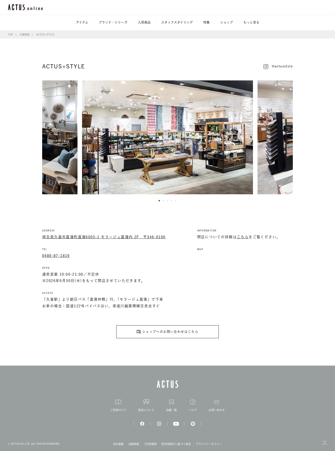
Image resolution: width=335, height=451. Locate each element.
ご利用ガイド (118, 410)
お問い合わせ (217, 410)
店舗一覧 (171, 410)
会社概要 (118, 444)
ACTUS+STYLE (45, 34)
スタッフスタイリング (177, 22)
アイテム (82, 22)
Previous (38, 137)
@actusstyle (282, 66)
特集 (206, 22)
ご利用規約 (150, 444)
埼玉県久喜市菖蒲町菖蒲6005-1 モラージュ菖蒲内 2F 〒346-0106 (104, 237)
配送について (146, 410)
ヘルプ (193, 410)
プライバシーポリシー (209, 444)
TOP (10, 34)
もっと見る (251, 22)
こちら (243, 237)
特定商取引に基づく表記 (176, 444)
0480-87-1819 (56, 255)
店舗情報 (25, 34)
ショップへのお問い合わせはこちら (170, 331)
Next (296, 137)
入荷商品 (144, 22)
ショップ (226, 22)
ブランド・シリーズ (113, 22)
